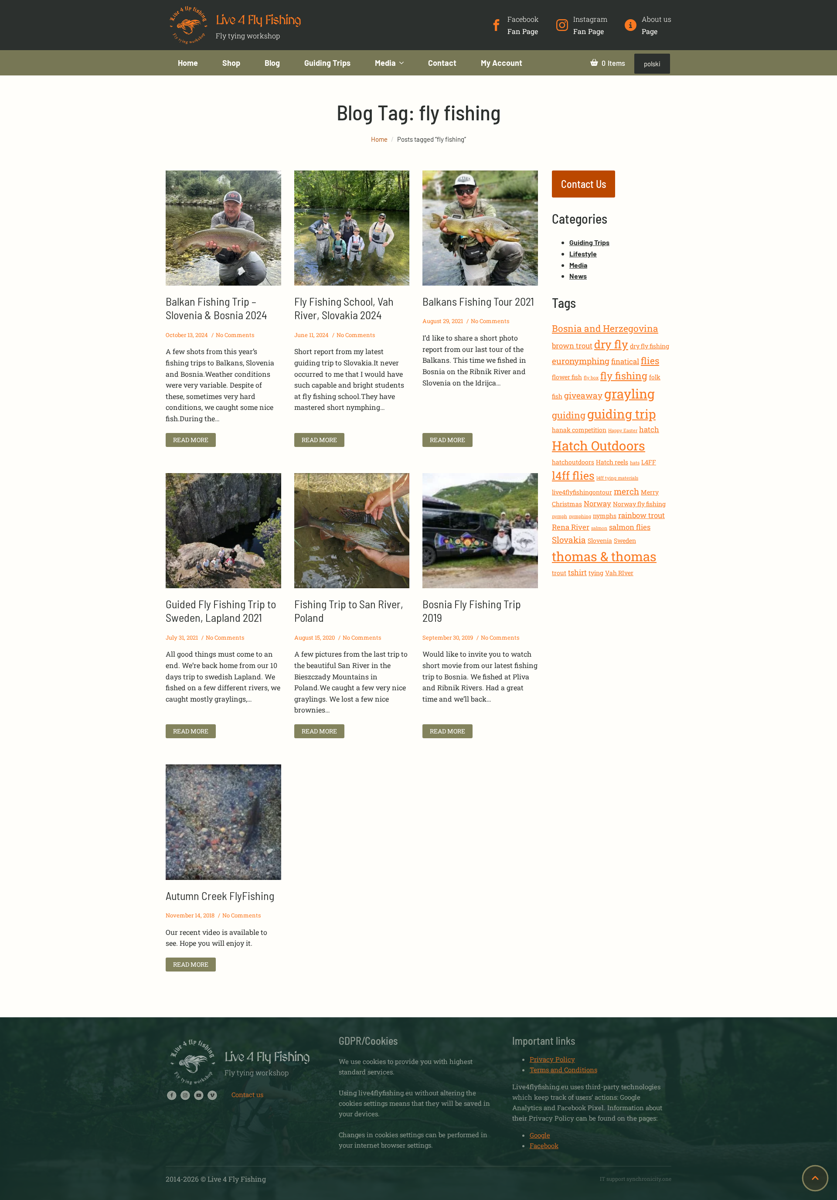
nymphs (604, 515)
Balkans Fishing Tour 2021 (478, 301)
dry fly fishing (649, 346)
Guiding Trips (327, 63)
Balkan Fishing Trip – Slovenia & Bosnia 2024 (216, 307)
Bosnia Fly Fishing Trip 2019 (471, 610)
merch (626, 491)
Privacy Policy (552, 1059)
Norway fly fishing (639, 504)
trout (559, 573)
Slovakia (569, 539)
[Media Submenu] (406, 62)
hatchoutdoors (573, 462)
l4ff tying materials (617, 478)
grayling (629, 393)
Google (540, 1135)
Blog (272, 63)
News (578, 276)
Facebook (544, 1145)
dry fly (611, 344)
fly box (591, 378)
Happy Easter (622, 430)
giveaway (583, 395)
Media (385, 63)
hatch (649, 429)
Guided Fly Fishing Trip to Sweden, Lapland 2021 (221, 610)
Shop (231, 63)
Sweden (625, 540)
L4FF (648, 462)
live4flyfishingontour (582, 492)
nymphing (580, 516)
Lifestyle (583, 253)
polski (652, 64)
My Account (501, 63)
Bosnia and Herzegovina (605, 328)
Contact (442, 63)
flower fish (567, 377)
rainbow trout (641, 515)
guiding (568, 415)
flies (650, 361)
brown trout (572, 346)
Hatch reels (612, 462)
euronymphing (580, 360)
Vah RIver (619, 573)
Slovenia (600, 540)
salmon (599, 528)
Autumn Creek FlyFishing (220, 895)
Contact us (247, 1094)
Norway (597, 503)
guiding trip (621, 414)
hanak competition (579, 430)
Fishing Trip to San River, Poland (348, 610)
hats (635, 463)
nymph (559, 516)
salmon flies (629, 527)
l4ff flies (573, 475)
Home (188, 63)
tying (596, 573)
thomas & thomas (604, 556)
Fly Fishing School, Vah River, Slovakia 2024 (344, 307)
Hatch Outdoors (598, 445)
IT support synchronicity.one (635, 1178)
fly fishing (623, 375)
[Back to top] (815, 1178)
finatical (625, 361)
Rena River (570, 527)
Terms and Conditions (563, 1069)
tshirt (577, 572)
